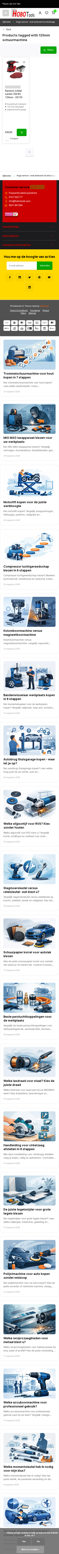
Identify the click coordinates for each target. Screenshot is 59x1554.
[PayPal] (52, 328)
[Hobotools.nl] (22, 13)
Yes (24, 1541)
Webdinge (44, 306)
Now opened (37, 186)
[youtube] (49, 277)
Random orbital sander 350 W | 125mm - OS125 (13, 94)
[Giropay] (29, 328)
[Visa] (29, 322)
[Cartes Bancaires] (44, 328)
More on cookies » (30, 1549)
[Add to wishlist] (24, 62)
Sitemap (32, 313)
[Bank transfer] (6, 322)
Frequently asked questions (23, 193)
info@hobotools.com (19, 201)
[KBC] (22, 328)
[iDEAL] (14, 322)
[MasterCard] (22, 322)
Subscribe (44, 265)
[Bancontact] (37, 322)
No (38, 1541)
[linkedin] (29, 287)
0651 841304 (15, 205)
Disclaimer (35, 310)
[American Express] (14, 328)
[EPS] (37, 328)
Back (8, 29)
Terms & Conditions (19, 310)
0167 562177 (15, 197)
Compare (14, 138)
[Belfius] (6, 328)
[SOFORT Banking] (44, 322)
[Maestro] (52, 322)
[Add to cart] (22, 132)
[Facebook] (10, 277)
